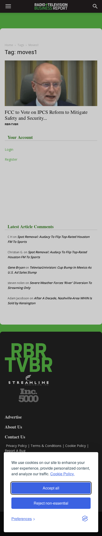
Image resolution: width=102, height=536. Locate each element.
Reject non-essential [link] (51, 503)
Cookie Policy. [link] (62, 473)
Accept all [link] (51, 488)
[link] (23, 519)
